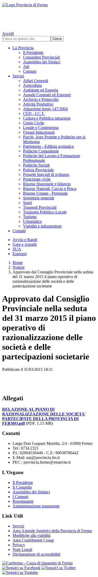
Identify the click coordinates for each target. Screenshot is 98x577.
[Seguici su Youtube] (20, 572)
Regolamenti (23, 501)
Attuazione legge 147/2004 (45, 109)
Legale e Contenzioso (41, 127)
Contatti (19, 231)
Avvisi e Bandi (25, 239)
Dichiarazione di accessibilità (36, 554)
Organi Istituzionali (39, 132)
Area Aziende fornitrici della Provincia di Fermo (52, 531)
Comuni (29, 71)
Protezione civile (36, 179)
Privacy (19, 545)
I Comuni (20, 496)
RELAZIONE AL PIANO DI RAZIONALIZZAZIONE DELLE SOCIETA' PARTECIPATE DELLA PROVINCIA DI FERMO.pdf (44, 416)
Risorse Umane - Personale (45, 193)
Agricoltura (32, 85)
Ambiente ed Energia (40, 90)
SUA (17, 249)
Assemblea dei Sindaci (41, 62)
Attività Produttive (38, 104)
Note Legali (22, 549)
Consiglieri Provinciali (41, 57)
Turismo (30, 216)
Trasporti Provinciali (39, 207)
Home (18, 262)
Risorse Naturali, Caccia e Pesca (49, 188)
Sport (27, 202)
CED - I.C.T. (34, 113)
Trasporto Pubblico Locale (45, 212)
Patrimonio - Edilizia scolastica (48, 146)
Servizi (18, 76)
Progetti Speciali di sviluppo (46, 174)
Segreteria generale (38, 198)
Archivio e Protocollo (41, 99)
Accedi (8, 33)
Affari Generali (35, 80)
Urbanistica (32, 221)
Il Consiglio (22, 487)
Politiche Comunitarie (41, 151)
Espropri (20, 253)
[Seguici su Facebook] (21, 568)
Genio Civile (33, 123)
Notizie (19, 267)
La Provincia (23, 48)
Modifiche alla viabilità (31, 535)
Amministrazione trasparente (36, 506)
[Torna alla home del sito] (49, 16)
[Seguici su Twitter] (59, 568)
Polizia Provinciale (38, 170)
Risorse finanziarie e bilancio (47, 184)
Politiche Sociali (36, 165)
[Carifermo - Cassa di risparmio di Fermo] (49, 563)
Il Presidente (33, 52)
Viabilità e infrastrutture (42, 226)
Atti (26, 66)
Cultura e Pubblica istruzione (47, 118)
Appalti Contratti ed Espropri (47, 95)
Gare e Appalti (25, 244)
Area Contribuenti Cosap (33, 540)
